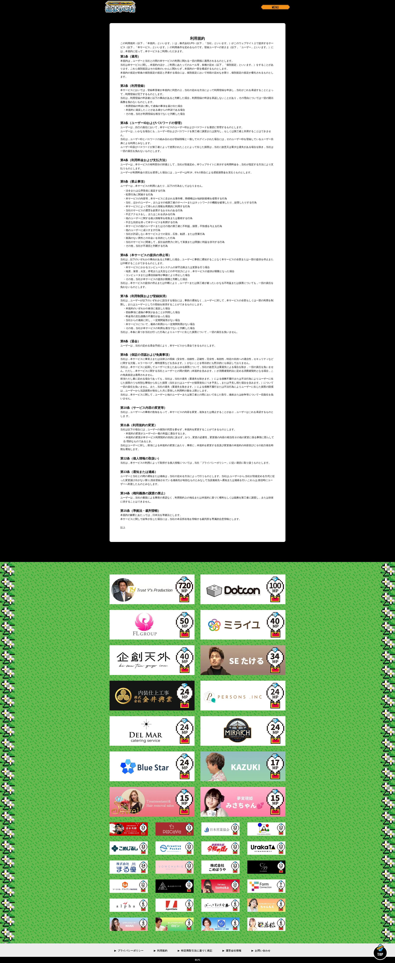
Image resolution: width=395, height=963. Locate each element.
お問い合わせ (262, 950)
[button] (275, 7)
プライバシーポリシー (131, 950)
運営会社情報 (233, 950)
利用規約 (162, 950)
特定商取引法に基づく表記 (196, 950)
